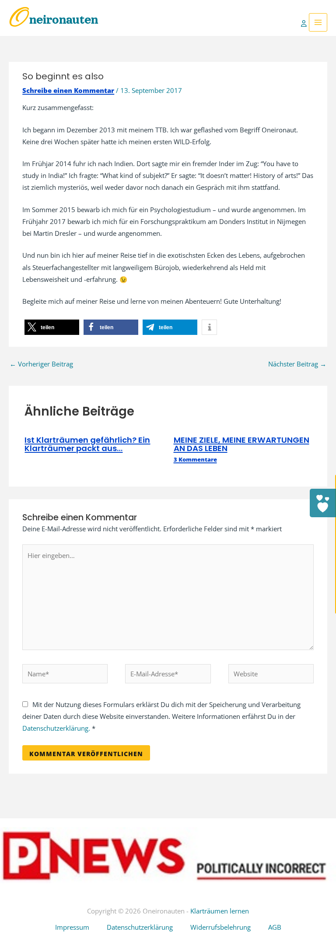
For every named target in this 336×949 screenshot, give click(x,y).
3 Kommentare (195, 459)
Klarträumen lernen (219, 910)
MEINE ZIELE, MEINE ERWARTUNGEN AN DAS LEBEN (241, 443)
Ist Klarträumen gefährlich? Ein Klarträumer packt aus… (87, 443)
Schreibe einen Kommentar (68, 90)
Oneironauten (53, 19)
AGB (274, 927)
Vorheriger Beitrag (41, 363)
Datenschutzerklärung (140, 927)
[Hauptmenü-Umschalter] (318, 22)
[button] (51, 327)
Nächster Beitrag (297, 363)
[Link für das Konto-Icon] (305, 22)
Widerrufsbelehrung (220, 927)
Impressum (72, 927)
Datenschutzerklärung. (56, 728)
